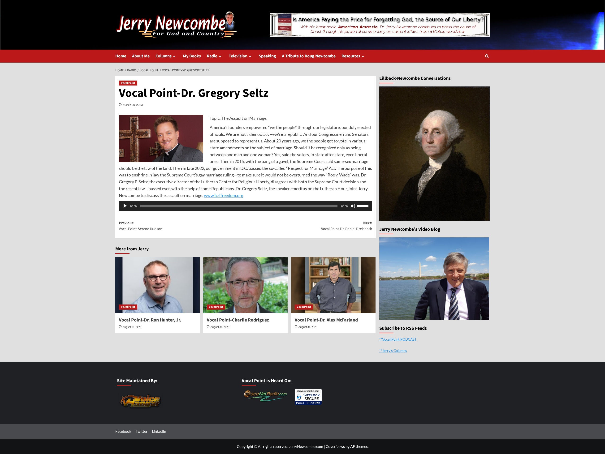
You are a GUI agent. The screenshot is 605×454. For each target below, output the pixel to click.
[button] (487, 56)
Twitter (141, 431)
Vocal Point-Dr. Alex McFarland (326, 320)
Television (238, 56)
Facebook (123, 431)
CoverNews (335, 446)
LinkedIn (159, 431)
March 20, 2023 (133, 105)
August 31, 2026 (132, 327)
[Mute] (352, 206)
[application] (245, 206)
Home (120, 56)
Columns (164, 56)
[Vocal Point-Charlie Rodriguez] (245, 285)
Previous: (140, 226)
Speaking (267, 56)
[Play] (125, 206)
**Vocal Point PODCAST (398, 339)
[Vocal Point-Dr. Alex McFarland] (333, 285)
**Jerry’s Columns (393, 350)
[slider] (363, 205)
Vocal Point (128, 83)
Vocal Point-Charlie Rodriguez (238, 320)
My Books (192, 56)
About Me (141, 56)
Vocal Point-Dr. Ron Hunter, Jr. (150, 320)
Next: (346, 226)
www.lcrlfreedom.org (223, 195)
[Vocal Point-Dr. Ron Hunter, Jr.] (157, 285)
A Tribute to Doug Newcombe (309, 56)
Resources (350, 56)
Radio (212, 56)
